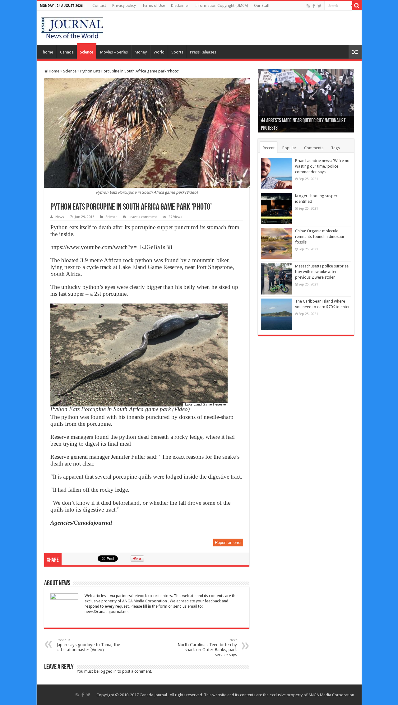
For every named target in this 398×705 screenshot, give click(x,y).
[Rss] (308, 6)
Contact (99, 5)
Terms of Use (153, 5)
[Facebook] (314, 6)
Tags (335, 148)
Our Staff (262, 5)
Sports (177, 52)
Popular (289, 148)
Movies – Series (114, 52)
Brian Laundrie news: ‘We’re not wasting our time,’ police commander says (323, 166)
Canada (67, 52)
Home (53, 71)
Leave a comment (143, 217)
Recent (269, 148)
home (48, 52)
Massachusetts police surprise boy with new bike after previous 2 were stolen (322, 272)
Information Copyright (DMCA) (221, 5)
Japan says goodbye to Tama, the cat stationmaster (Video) (88, 645)
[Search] (357, 5)
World (159, 52)
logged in (108, 671)
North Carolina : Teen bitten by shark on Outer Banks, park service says (207, 647)
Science (86, 52)
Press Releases (203, 52)
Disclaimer (180, 5)
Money (141, 52)
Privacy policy (124, 5)
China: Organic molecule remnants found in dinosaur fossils (320, 236)
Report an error (228, 542)
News (59, 217)
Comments (313, 148)
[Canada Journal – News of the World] (72, 26)
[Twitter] (319, 6)
